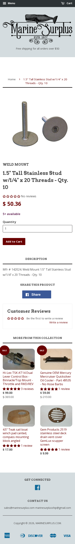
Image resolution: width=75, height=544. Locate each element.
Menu (11, 3)
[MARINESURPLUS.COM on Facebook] (37, 488)
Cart (69, 3)
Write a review (58, 322)
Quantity (9, 222)
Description (36, 259)
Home (12, 79)
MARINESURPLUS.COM (48, 523)
